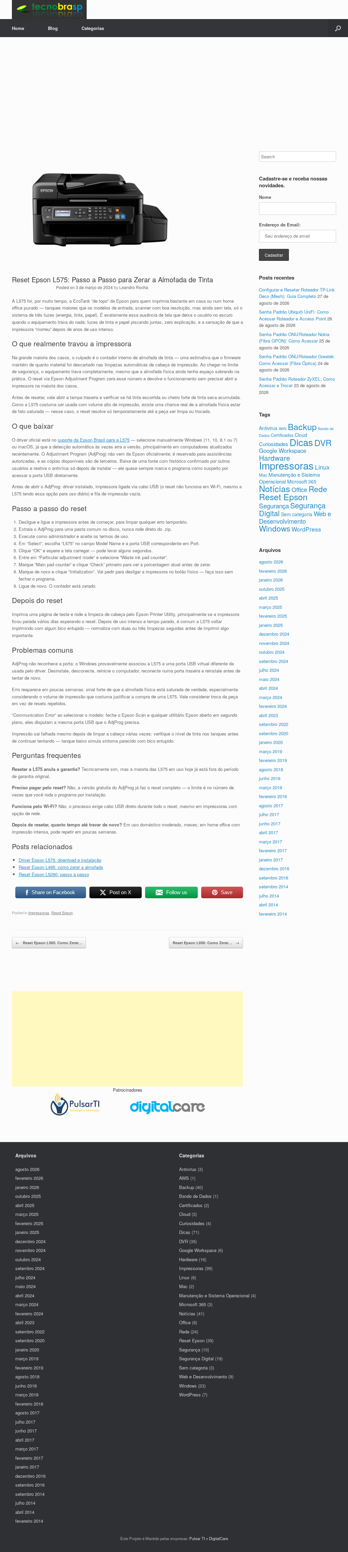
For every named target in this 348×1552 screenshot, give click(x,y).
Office (299, 489)
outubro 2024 (271, 652)
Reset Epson (62, 912)
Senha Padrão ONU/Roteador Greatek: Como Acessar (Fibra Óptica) (297, 359)
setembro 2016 (273, 877)
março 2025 (270, 607)
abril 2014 (268, 904)
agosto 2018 (271, 769)
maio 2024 (269, 679)
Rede (318, 488)
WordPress (306, 529)
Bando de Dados (195, 1196)
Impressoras (38, 912)
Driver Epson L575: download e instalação (60, 860)
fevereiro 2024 (273, 706)
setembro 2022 (273, 724)
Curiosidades (273, 443)
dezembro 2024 (274, 634)
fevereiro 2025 (273, 616)
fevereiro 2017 (273, 850)
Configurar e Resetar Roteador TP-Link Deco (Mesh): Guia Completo (297, 293)
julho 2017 (269, 814)
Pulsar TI (197, 1538)
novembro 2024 (274, 643)
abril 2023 (268, 715)
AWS (282, 428)
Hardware (274, 458)
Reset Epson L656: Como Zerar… (206, 942)
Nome (265, 197)
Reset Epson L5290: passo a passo (54, 874)
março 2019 (270, 751)
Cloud (184, 1214)
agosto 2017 (271, 805)
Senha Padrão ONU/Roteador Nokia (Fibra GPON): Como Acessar (294, 337)
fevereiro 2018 (273, 796)
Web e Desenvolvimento (295, 517)
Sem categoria (296, 514)
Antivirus (268, 428)
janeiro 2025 (271, 625)
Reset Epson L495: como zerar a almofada (61, 867)
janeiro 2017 (271, 859)
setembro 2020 (273, 733)
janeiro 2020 (271, 742)
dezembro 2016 (274, 868)
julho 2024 (269, 670)
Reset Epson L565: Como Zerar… (49, 942)
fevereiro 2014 (273, 913)
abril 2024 (268, 688)
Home (18, 28)
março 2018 (270, 787)
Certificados (282, 435)
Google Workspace (282, 450)
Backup (302, 426)
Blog (53, 28)
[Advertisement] (174, 100)
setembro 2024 (273, 661)
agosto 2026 (271, 561)
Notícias (274, 488)
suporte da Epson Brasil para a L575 (93, 440)
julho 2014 (269, 895)
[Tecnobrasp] (49, 9)
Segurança (274, 505)
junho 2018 (269, 778)
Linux (322, 467)
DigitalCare (218, 1538)
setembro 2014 (273, 886)
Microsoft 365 (301, 481)
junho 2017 (269, 823)
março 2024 (270, 697)
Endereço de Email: (279, 224)
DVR (323, 442)
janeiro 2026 (271, 579)
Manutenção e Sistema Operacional (214, 1295)
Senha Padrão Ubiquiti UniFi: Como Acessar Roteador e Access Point (294, 315)
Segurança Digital (292, 509)
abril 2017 (268, 832)
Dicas (301, 442)
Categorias (93, 28)
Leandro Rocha (133, 287)
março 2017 (270, 841)
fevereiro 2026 (273, 571)
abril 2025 (268, 598)
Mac (263, 475)
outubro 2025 (271, 589)
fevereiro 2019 (273, 760)
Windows (274, 528)
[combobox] (297, 156)
